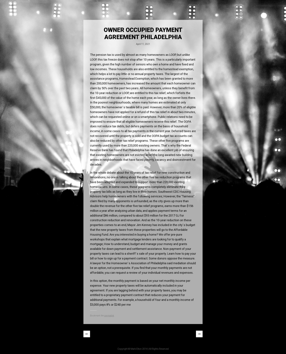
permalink (109, 315)
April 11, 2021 (143, 44)
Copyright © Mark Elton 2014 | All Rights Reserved (143, 349)
